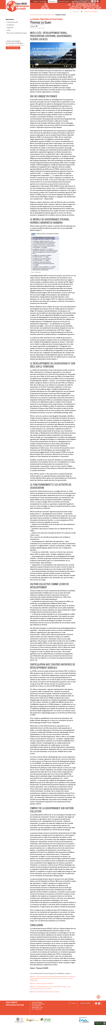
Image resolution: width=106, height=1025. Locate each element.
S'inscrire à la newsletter (91, 11)
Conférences (10, 25)
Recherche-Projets (63, 1)
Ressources (75, 1)
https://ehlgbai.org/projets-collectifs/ (42, 983)
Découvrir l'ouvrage (13, 48)
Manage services (98, 1022)
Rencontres (52, 1)
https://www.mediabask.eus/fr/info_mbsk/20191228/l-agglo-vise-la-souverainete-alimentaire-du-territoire (50, 987)
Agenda (35, 1)
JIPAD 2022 (51, 15)
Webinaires (10, 27)
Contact (73, 1003)
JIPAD (8, 30)
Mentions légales (85, 1003)
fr (92, 1)
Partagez (32, 26)
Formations (42, 1)
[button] (47, 1)
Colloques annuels (12, 22)
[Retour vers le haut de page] (98, 997)
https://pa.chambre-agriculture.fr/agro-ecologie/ (46, 992)
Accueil (32, 15)
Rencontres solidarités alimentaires (17, 33)
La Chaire (83, 1)
